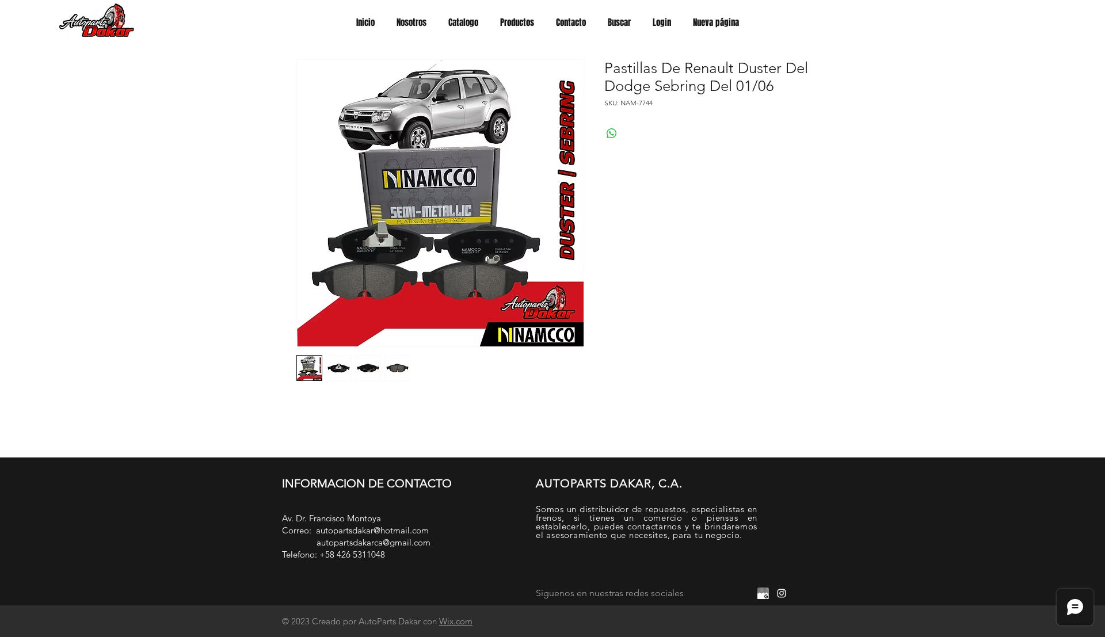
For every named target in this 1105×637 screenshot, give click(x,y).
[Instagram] (781, 593)
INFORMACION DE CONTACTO (367, 483)
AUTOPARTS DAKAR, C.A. (609, 483)
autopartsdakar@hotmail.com (372, 530)
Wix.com (456, 621)
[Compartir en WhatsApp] (612, 133)
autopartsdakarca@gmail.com (373, 542)
